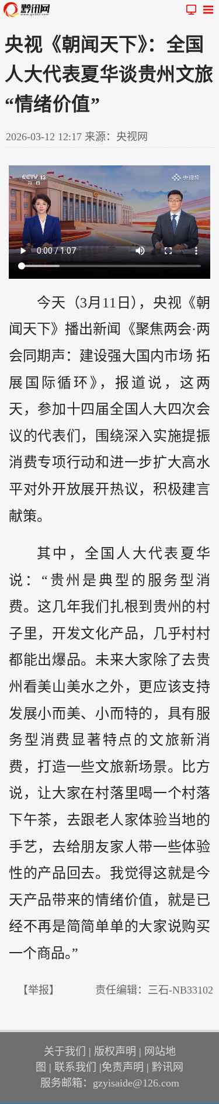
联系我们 (75, 1067)
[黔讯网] (29, 10)
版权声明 (115, 1051)
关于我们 (65, 1051)
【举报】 (39, 990)
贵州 (65, 580)
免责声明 (123, 1067)
